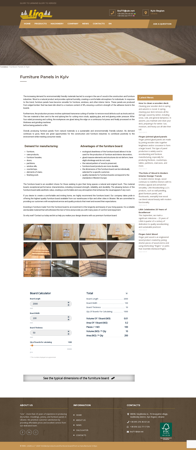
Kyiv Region (157, 11)
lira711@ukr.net (126, 11)
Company (72, 23)
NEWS (85, 23)
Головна (4, 67)
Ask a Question (162, 24)
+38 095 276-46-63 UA (140, 422)
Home (27, 23)
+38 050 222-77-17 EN (140, 426)
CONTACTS (81, 435)
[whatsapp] (35, 432)
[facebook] (22, 432)
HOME (79, 415)
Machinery (57, 23)
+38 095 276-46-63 (125, 13)
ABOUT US (81, 420)
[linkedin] (29, 432)
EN (110, 23)
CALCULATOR (82, 430)
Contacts (99, 23)
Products (41, 23)
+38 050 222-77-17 (124, 16)
